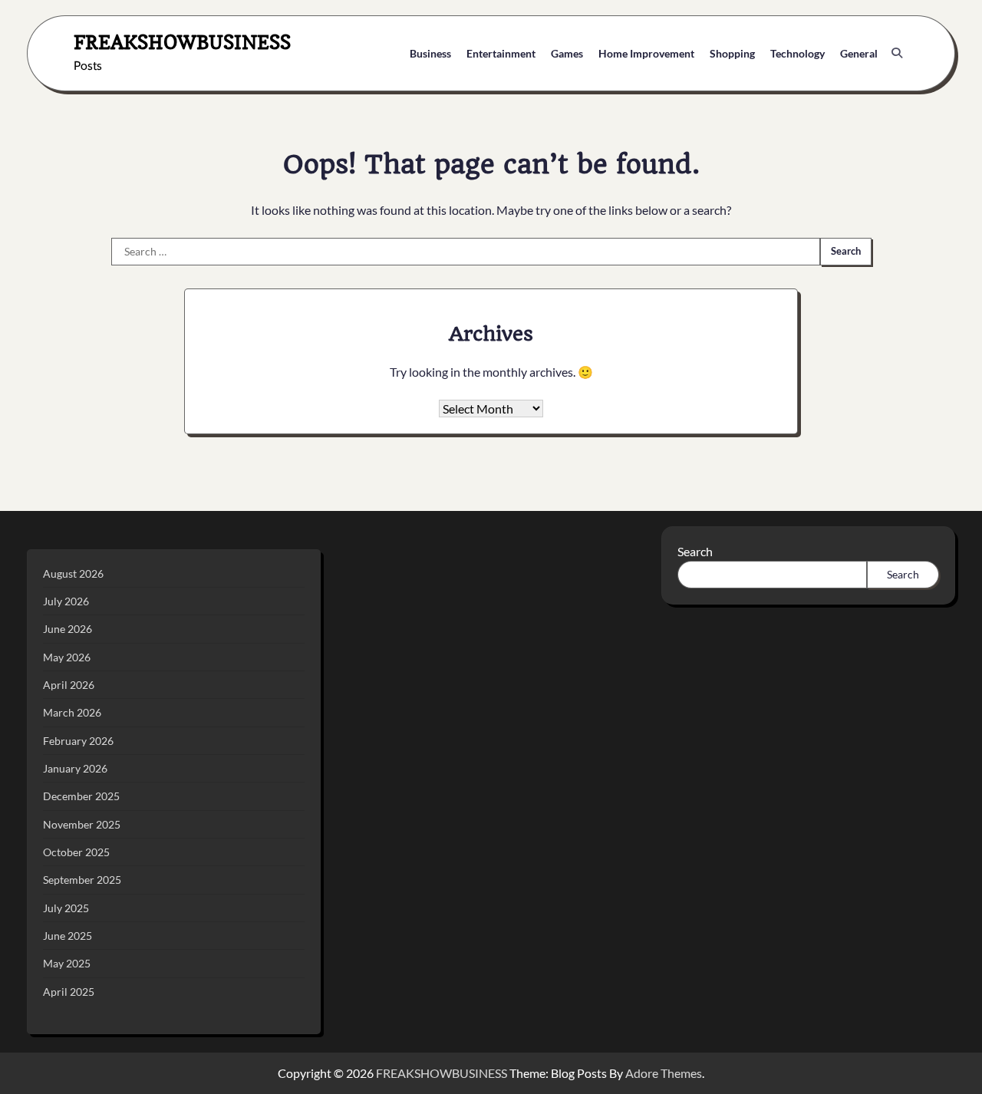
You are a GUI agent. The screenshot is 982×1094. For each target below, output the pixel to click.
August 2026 (73, 573)
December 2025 (81, 795)
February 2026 (78, 740)
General (859, 53)
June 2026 (67, 628)
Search (695, 551)
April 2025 (68, 991)
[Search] (896, 52)
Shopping (732, 53)
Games (567, 53)
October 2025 (76, 851)
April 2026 (68, 684)
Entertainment (500, 53)
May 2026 (67, 657)
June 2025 (67, 935)
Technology (797, 53)
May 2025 (67, 963)
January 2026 (75, 768)
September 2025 (82, 879)
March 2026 (72, 712)
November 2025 (81, 824)
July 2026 (66, 601)
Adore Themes (663, 1073)
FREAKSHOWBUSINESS (182, 42)
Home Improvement (646, 53)
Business (430, 53)
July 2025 (66, 907)
